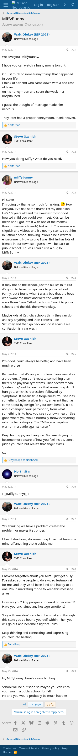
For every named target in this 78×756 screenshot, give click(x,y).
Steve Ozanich (14, 25)
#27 (73, 519)
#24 (73, 278)
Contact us (9, 748)
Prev (38, 704)
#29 (73, 671)
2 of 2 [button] (50, 704)
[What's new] (65, 5)
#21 (73, 49)
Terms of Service (29, 748)
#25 (73, 354)
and (23, 460)
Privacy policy (50, 748)
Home (7, 752)
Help (65, 748)
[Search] (73, 5)
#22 (73, 151)
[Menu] (6, 5)
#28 (73, 569)
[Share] (67, 49)
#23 (73, 192)
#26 (73, 486)
